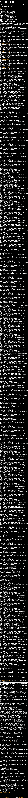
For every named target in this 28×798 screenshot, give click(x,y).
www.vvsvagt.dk (6, 43)
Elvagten (7, 797)
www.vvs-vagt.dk (6, 51)
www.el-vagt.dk (5, 67)
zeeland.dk (21, 797)
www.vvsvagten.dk (6, 741)
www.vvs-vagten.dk (7, 680)
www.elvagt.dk (5, 59)
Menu (1, 8)
